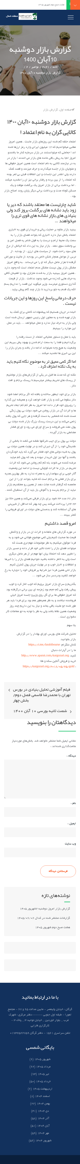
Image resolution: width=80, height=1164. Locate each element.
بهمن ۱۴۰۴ (43, 1103)
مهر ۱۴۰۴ (43, 1133)
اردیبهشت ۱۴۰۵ (42, 1088)
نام (73, 803)
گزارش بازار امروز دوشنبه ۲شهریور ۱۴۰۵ (44, 908)
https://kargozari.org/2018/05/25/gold (48, 666)
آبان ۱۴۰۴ (43, 1125)
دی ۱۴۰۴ (43, 1111)
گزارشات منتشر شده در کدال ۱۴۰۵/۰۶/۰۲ (43, 918)
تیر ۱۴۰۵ (43, 1074)
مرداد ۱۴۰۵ (43, 1066)
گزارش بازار (50, 109)
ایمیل (72, 823)
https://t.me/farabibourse (44, 644)
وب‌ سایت (70, 843)
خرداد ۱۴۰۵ (43, 1081)
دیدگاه (71, 756)
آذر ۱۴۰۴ (43, 1118)
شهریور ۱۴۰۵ (42, 1059)
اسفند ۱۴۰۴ (42, 1096)
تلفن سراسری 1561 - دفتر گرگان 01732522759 (40, 1033)
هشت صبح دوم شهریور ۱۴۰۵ (52, 927)
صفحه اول (65, 109)
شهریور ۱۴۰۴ (43, 1140)
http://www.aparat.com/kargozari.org (45, 655)
